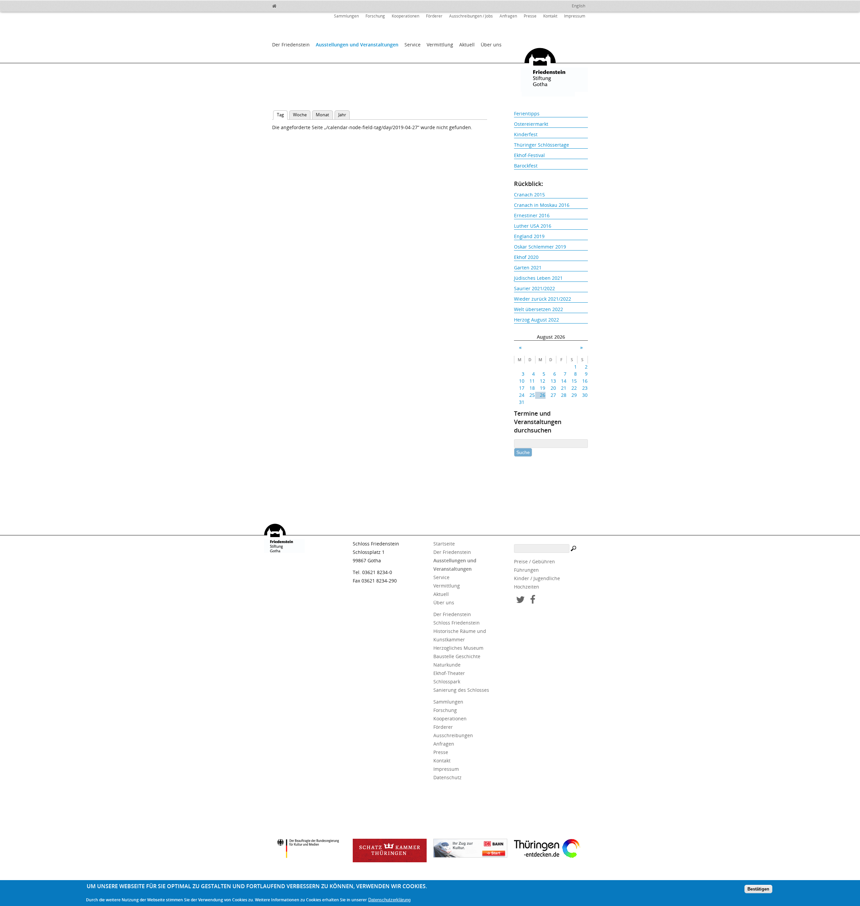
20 (553, 388)
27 (553, 395)
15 (574, 381)
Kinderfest (526, 134)
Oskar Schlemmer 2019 (540, 246)
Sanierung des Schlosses (461, 690)
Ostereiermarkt (531, 124)
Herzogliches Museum (458, 648)
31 (521, 402)
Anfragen (508, 16)
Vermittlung (440, 44)
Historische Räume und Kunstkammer (459, 635)
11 (532, 381)
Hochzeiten (526, 586)
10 (521, 381)
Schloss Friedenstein (456, 622)
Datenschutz (447, 777)
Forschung (375, 16)
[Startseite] (289, 5)
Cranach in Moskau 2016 (541, 205)
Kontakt (550, 16)
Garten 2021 (528, 267)
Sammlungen (346, 16)
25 (532, 395)
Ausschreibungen (453, 735)
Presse (530, 16)
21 (563, 388)
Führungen (526, 570)
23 (584, 388)
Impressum (574, 16)
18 (532, 388)
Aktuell (467, 44)
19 (542, 388)
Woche (300, 115)
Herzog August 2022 (536, 319)
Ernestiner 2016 (532, 215)
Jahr (342, 115)
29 (574, 395)
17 (521, 388)
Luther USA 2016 (532, 226)
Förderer (434, 16)
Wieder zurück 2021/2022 (542, 299)
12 (542, 381)
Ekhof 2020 (526, 257)
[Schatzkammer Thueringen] (390, 850)
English (578, 6)
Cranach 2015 (529, 194)
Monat (322, 115)
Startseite (444, 543)
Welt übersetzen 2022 (538, 309)
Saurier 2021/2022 (534, 288)
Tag (282, 115)
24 (521, 395)
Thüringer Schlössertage (541, 145)
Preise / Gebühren (534, 561)
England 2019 (529, 236)
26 (542, 395)
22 (574, 388)
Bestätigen (758, 888)
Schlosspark (446, 681)
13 (553, 381)
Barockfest (526, 165)
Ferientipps (527, 113)
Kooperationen (405, 16)
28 (563, 395)
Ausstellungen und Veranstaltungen (357, 44)
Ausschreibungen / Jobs (471, 16)
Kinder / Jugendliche (537, 578)
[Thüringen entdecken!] (551, 849)
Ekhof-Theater (449, 673)
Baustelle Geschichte (456, 656)
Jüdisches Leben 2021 (538, 278)
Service (412, 44)
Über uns (491, 44)
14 (563, 381)
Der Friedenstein (291, 44)
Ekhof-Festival (529, 155)
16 (584, 381)
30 (584, 395)
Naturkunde (447, 665)
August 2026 (551, 337)
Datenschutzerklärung (389, 899)
